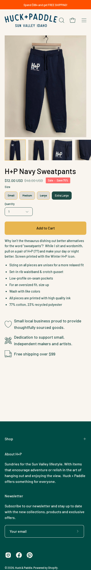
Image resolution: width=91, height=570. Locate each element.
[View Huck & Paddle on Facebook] (18, 555)
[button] (61, 20)
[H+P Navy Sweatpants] (15, 150)
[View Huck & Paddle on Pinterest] (29, 555)
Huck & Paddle (23, 567)
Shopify (53, 567)
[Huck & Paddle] (31, 20)
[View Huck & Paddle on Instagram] (8, 555)
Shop (9, 439)
